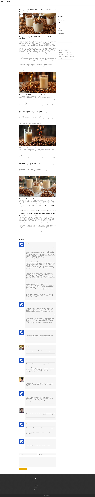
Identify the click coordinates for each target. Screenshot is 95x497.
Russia (71, 58)
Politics (60, 22)
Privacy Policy (36, 485)
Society (60, 30)
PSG (69, 48)
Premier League (62, 41)
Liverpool (60, 50)
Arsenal (65, 43)
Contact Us (35, 487)
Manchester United (62, 46)
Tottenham (65, 56)
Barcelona (67, 54)
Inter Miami (61, 58)
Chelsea (60, 43)
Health (60, 27)
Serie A (60, 56)
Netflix (72, 54)
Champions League (62, 48)
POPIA (35, 489)
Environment (61, 33)
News (59, 25)
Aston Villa (71, 56)
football (68, 52)
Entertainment (62, 20)
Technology (61, 32)
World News (61, 23)
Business (60, 28)
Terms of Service (36, 483)
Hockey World (6, 1)
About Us (35, 481)
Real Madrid (61, 54)
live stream (69, 41)
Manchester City (62, 52)
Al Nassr (66, 58)
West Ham (66, 50)
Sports (60, 19)
